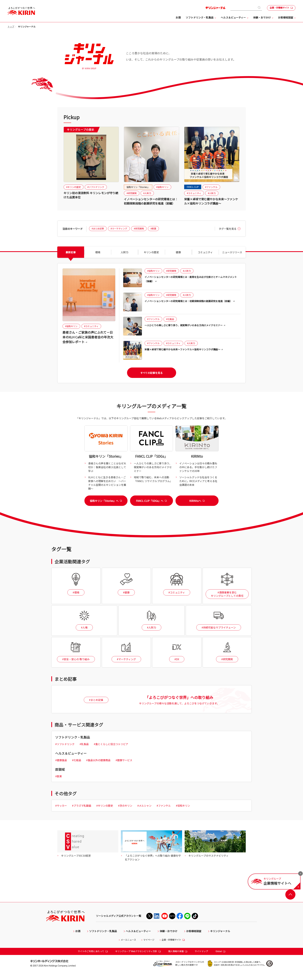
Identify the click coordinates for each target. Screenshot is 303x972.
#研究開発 (132, 193)
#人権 (84, 627)
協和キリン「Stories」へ (104, 501)
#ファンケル (211, 187)
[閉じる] (300, 873)
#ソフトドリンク (95, 187)
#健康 (126, 592)
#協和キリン (162, 187)
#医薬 (153, 228)
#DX (176, 659)
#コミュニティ (194, 193)
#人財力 (147, 193)
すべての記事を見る (151, 373)
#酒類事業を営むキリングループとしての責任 (227, 594)
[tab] (70, 252)
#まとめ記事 (98, 228)
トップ (11, 26)
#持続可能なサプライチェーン (219, 627)
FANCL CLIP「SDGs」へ (149, 501)
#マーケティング (119, 228)
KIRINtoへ (195, 501)
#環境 (76, 592)
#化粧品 (170, 319)
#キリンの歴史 (73, 187)
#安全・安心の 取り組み (76, 659)
